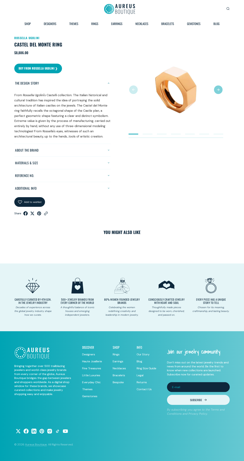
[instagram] (50, 431)
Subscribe (196, 400)
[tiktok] (57, 431)
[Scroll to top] (238, 455)
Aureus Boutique (36, 444)
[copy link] (46, 214)
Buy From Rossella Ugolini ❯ (38, 68)
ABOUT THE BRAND (27, 150)
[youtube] (65, 431)
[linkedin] (34, 431)
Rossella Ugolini (26, 38)
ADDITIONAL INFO (26, 188)
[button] (133, 89)
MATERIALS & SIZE (26, 163)
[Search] (228, 8)
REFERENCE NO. (24, 175)
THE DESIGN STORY (27, 83)
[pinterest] (39, 214)
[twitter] (32, 214)
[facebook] (25, 214)
